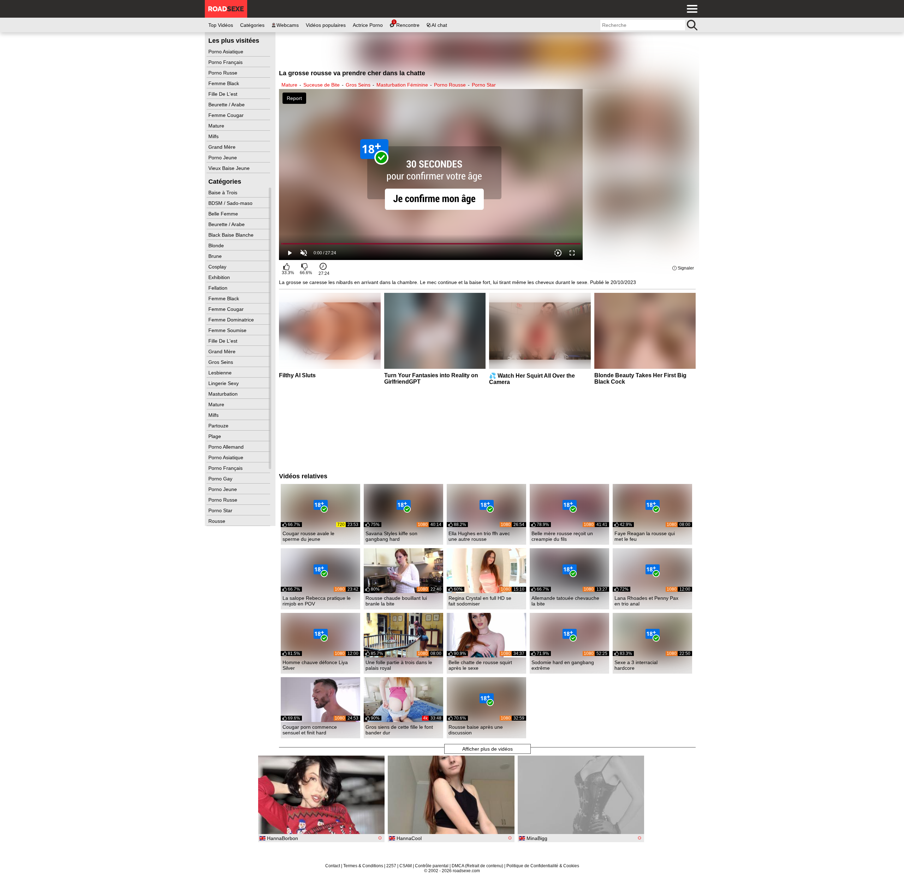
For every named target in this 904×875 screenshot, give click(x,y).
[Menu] (690, 9)
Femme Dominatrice (231, 320)
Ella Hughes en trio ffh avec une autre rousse (479, 536)
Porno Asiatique (226, 51)
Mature (217, 126)
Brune (215, 256)
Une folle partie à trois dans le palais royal (398, 665)
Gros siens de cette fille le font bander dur (399, 729)
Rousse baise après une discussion (475, 729)
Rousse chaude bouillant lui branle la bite (396, 601)
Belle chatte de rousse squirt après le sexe (480, 665)
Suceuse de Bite (321, 85)
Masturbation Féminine (402, 85)
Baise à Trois (223, 192)
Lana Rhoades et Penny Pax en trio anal (646, 601)
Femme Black (224, 83)
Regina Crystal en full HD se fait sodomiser (479, 601)
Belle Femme (223, 214)
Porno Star (221, 510)
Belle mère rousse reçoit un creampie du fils (562, 536)
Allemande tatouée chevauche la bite (565, 601)
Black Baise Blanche (231, 235)
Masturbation (223, 394)
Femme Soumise (228, 330)
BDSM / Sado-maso (231, 203)
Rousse (217, 521)
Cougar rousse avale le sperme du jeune (308, 536)
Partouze (219, 425)
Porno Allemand (226, 447)
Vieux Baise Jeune (229, 168)
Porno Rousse (450, 85)
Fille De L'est (223, 94)
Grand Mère (222, 147)
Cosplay (218, 267)
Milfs (214, 136)
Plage (215, 436)
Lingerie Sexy (224, 383)
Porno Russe (223, 73)
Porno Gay (221, 478)
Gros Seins (221, 362)
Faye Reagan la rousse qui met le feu (644, 536)
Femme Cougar (226, 115)
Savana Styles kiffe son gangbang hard (391, 536)
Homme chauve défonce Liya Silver (315, 665)
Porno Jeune (223, 157)
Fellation (218, 288)
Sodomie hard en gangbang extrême (562, 665)
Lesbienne (220, 373)
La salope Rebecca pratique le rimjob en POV (316, 601)
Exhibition (219, 277)
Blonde (216, 245)
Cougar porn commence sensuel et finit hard (309, 729)
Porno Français (226, 62)
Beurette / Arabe (227, 104)
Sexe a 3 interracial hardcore (636, 665)
